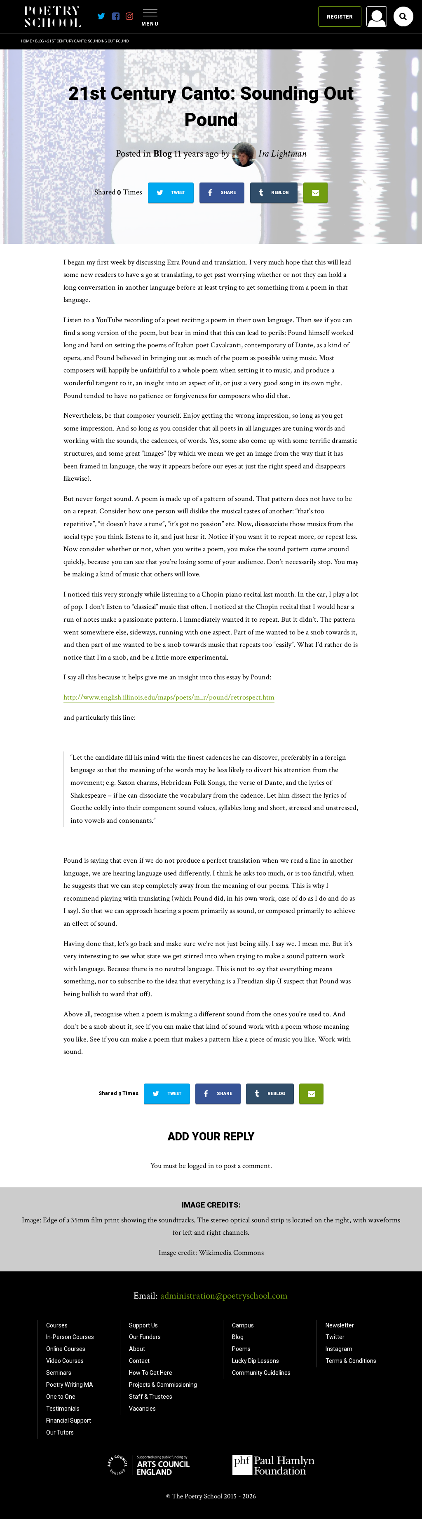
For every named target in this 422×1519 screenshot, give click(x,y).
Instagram (339, 1349)
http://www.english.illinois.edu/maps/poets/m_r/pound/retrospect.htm (168, 697)
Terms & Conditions (351, 1361)
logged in (201, 1165)
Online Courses (65, 1349)
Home (26, 41)
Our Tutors (60, 1432)
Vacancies (142, 1408)
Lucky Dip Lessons (255, 1361)
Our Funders (145, 1337)
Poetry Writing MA (69, 1384)
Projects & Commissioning (163, 1384)
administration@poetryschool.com (224, 1296)
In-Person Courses (70, 1337)
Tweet (177, 192)
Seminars (58, 1372)
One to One (60, 1396)
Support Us (143, 1325)
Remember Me (310, 122)
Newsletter (340, 1325)
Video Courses (65, 1361)
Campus (243, 1325)
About (137, 1349)
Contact (139, 1361)
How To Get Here (150, 1372)
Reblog (279, 192)
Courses (57, 1325)
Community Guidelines (261, 1372)
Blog (39, 41)
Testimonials (63, 1408)
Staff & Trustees (150, 1396)
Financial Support (68, 1420)
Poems (241, 1349)
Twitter (335, 1337)
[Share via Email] (315, 193)
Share (227, 192)
